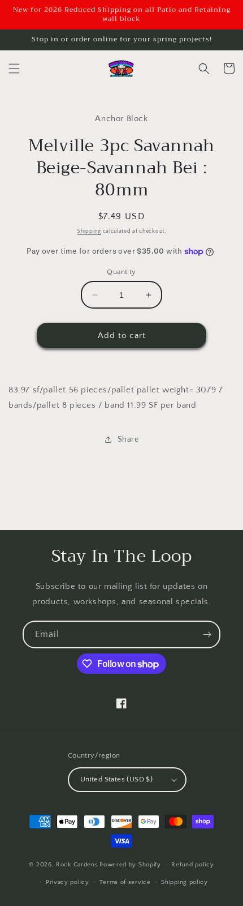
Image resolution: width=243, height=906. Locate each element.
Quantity (121, 272)
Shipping (89, 231)
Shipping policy (184, 882)
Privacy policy (67, 882)
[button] (14, 68)
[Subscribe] (206, 634)
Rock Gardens (77, 864)
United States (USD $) (116, 779)
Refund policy (192, 864)
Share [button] (128, 439)
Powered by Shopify (130, 864)
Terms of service (124, 882)
